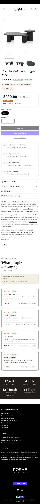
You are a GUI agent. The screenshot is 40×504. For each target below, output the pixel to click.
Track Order (5, 427)
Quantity (3, 117)
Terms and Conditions (8, 416)
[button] (4, 9)
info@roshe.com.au (12, 443)
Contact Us (4, 425)
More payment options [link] (20, 137)
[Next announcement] (37, 2)
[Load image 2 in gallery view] (20, 63)
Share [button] (5, 245)
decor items (33, 221)
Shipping (5, 103)
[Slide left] (2, 63)
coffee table (14, 209)
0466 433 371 (16, 440)
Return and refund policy (9, 420)
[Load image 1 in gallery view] (9, 63)
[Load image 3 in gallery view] (31, 63)
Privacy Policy (5, 413)
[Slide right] (38, 63)
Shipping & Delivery (7, 418)
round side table (28, 209)
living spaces (32, 204)
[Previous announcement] (3, 2)
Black (6, 113)
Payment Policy (6, 423)
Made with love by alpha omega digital (18, 500)
